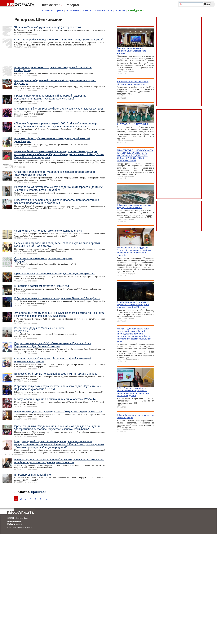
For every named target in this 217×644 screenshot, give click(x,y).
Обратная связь (14, 522)
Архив (59, 10)
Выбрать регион (14, 524)
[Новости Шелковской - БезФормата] (17, 3)
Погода (86, 10)
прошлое (38, 492)
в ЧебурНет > (136, 10)
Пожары (120, 10)
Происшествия (103, 10)
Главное (47, 10)
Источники (72, 10)
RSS (30, 528)
